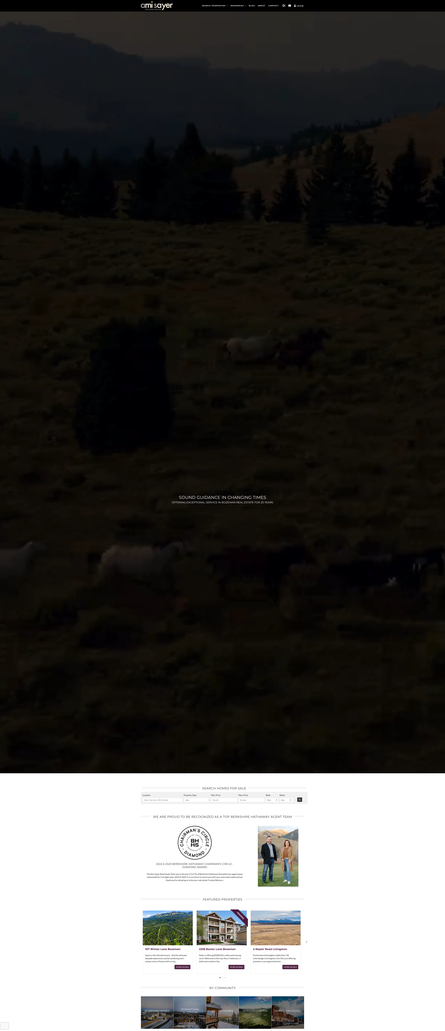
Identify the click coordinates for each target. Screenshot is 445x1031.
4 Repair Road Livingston (270, 949)
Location (146, 795)
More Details (182, 967)
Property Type (190, 795)
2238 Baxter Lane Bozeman (217, 949)
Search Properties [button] (214, 6)
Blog (252, 6)
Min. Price (215, 795)
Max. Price (243, 795)
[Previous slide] (140, 942)
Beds (268, 795)
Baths (282, 795)
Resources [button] (238, 6)
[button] (220, 977)
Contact (273, 6)
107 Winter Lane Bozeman (162, 949)
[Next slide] (306, 942)
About (261, 6)
